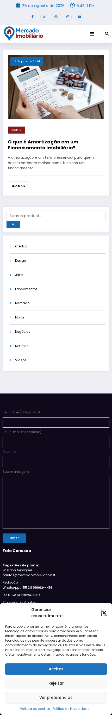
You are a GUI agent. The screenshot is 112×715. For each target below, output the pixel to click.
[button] (104, 612)
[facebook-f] (32, 16)
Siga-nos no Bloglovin (21, 602)
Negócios (22, 331)
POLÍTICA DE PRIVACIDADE (22, 595)
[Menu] (92, 34)
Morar (19, 317)
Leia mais (18, 186)
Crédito (16, 129)
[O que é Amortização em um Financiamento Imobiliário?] (56, 86)
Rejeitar (56, 683)
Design (20, 260)
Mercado (22, 303)
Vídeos (20, 360)
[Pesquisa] (107, 34)
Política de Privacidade (71, 708)
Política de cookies (35, 708)
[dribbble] (56, 16)
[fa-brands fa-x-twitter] (44, 16)
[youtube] (79, 16)
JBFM (19, 275)
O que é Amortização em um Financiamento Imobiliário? (43, 145)
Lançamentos (26, 289)
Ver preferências (56, 697)
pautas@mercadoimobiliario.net (29, 575)
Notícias (21, 346)
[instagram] (68, 16)
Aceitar (56, 669)
